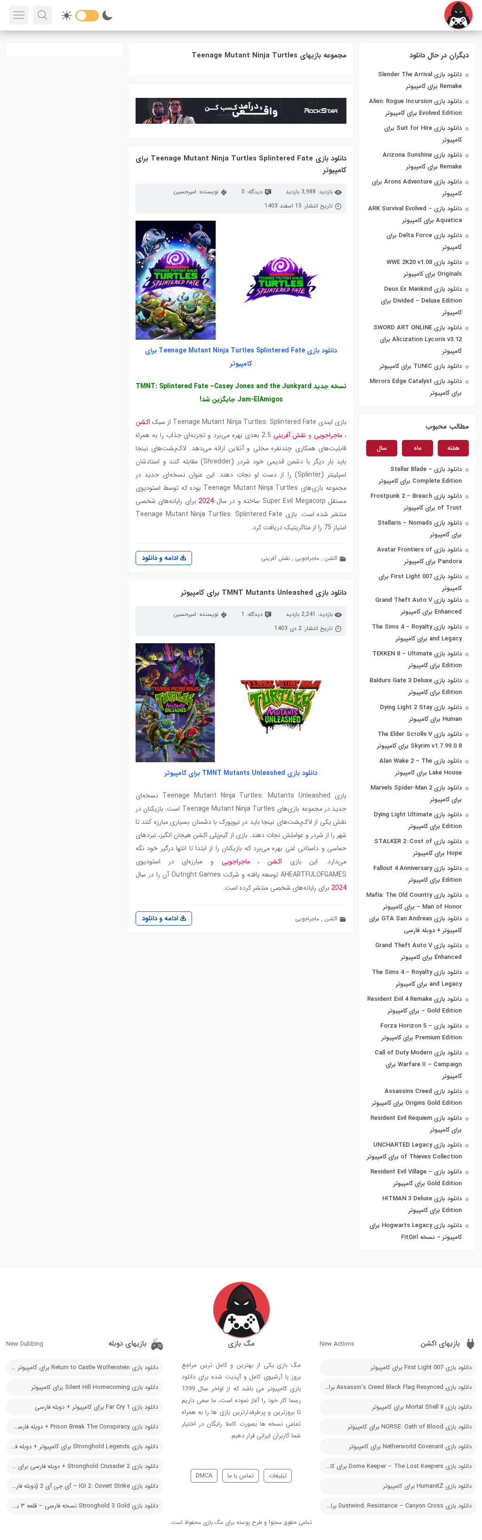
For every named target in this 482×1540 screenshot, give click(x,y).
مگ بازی (213, 1522)
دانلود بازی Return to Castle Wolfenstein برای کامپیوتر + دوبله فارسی (82, 1367)
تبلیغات (278, 1476)
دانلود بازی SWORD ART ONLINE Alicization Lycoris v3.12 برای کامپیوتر (417, 339)
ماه (418, 448)
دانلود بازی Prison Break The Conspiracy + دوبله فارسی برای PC (82, 1427)
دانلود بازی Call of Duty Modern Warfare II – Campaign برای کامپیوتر (418, 1064)
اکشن (143, 422)
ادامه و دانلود (161, 558)
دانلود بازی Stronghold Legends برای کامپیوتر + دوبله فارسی (82, 1447)
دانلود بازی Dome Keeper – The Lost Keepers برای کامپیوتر (396, 1466)
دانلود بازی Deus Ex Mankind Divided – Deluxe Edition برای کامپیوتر (421, 301)
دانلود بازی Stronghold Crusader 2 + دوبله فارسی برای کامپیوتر (82, 1466)
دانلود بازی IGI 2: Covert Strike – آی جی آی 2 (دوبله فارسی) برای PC (82, 1486)
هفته (453, 448)
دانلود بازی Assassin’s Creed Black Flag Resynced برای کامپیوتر (396, 1387)
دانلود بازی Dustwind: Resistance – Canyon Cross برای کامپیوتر (396, 1506)
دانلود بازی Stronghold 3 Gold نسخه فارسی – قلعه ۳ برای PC (82, 1506)
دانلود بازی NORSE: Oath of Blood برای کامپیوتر (409, 1427)
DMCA (204, 1476)
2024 (206, 501)
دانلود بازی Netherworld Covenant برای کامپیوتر (410, 1447)
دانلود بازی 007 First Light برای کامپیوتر (421, 1367)
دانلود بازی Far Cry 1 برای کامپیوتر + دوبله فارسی (96, 1407)
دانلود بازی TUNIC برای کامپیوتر (421, 366)
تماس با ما (240, 1476)
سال (382, 448)
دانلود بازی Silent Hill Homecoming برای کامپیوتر (94, 1387)
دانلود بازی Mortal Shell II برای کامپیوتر (422, 1407)
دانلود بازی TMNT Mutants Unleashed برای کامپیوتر (263, 592)
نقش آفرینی (289, 435)
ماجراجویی (328, 435)
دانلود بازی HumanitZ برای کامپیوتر (427, 1486)
